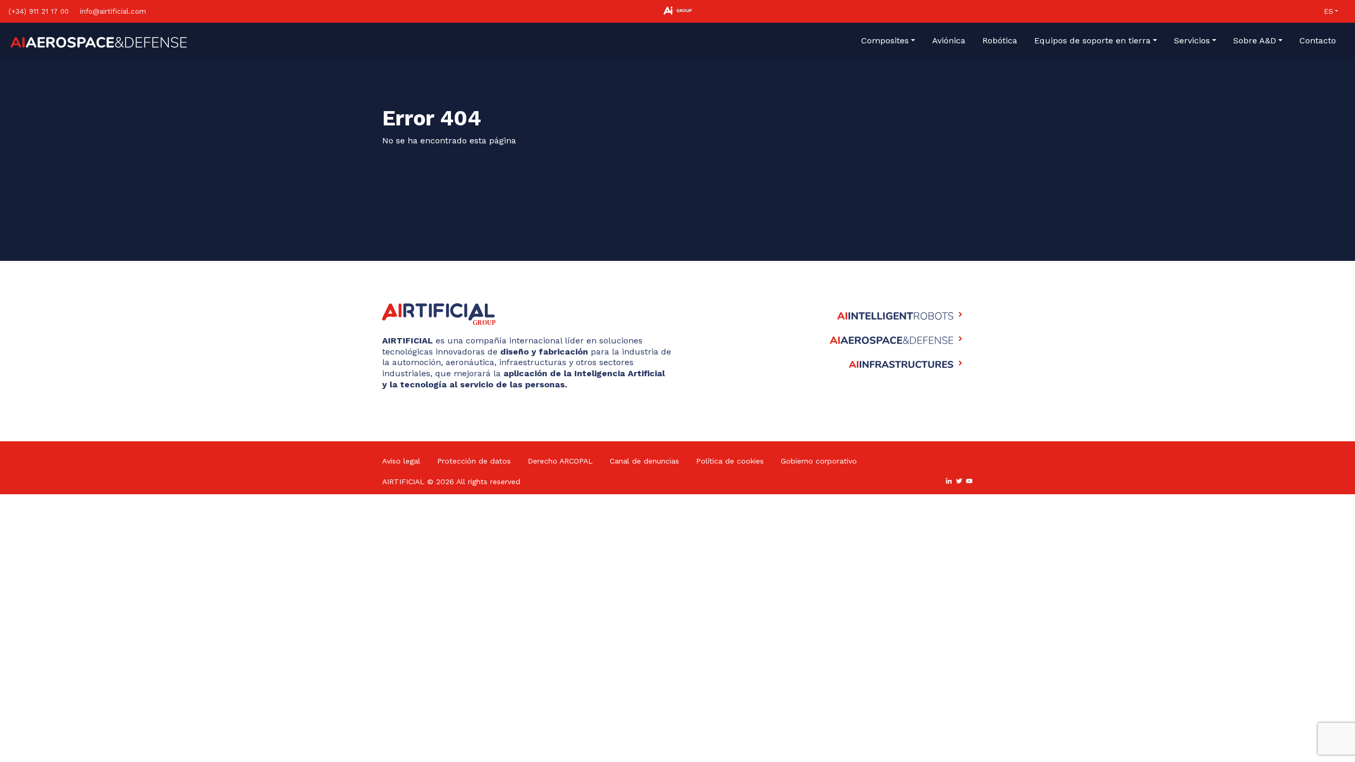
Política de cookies (730, 461)
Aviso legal (401, 461)
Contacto (1317, 40)
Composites (885, 40)
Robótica (999, 40)
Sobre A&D (1254, 40)
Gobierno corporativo (819, 461)
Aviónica (948, 40)
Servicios (1192, 40)
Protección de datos (474, 461)
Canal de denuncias (644, 461)
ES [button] (1328, 11)
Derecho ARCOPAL (560, 461)
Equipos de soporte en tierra (1092, 40)
